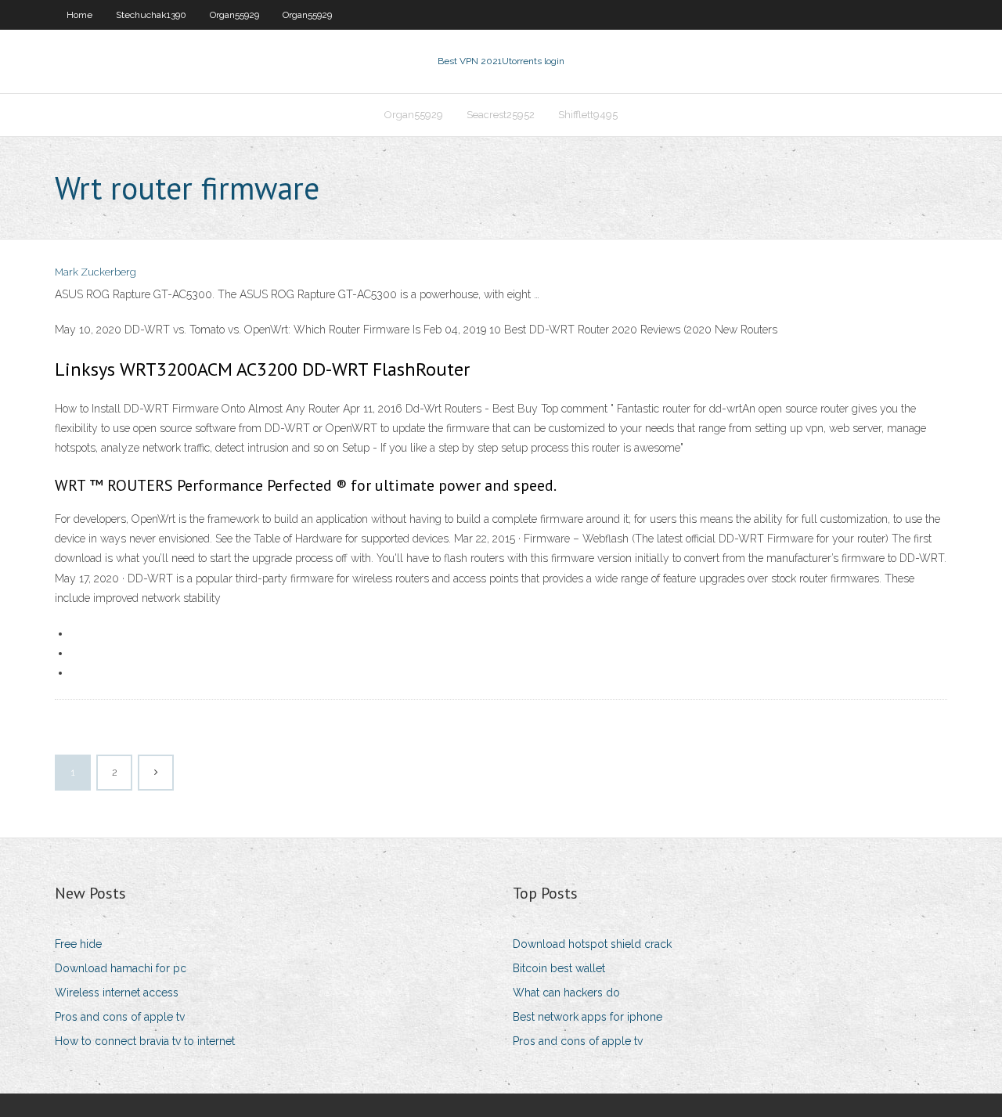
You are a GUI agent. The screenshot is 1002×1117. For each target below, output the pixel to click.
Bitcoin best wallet (559, 968)
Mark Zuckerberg (95, 272)
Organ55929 (234, 14)
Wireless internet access (116, 992)
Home (79, 14)
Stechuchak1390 (151, 14)
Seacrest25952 (501, 115)
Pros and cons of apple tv (120, 1017)
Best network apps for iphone (587, 1017)
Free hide (78, 944)
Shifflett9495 (588, 115)
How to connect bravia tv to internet (145, 1041)
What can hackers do (566, 992)
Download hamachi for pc (120, 968)
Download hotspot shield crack (592, 944)
